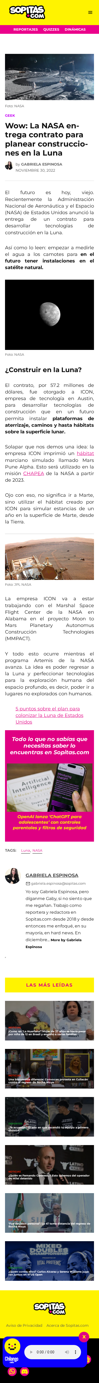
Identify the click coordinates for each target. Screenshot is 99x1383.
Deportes (15, 1124)
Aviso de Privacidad (24, 1325)
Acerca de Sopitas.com (67, 1325)
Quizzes (51, 29)
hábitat (85, 453)
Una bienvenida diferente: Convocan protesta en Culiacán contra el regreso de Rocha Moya (48, 1081)
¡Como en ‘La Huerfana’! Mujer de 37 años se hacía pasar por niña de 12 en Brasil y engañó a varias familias (47, 1033)
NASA (37, 850)
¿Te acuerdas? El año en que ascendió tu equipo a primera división (48, 1129)
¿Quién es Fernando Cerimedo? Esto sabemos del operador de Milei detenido (48, 1177)
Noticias (14, 1027)
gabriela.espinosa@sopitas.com (58, 883)
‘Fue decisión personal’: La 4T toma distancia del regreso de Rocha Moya (49, 1225)
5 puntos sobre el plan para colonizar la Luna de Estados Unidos (49, 715)
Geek (10, 116)
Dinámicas (75, 29)
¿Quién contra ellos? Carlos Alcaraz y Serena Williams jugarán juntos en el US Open (48, 1273)
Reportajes (25, 29)
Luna (25, 850)
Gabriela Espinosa (41, 164)
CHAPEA (33, 473)
